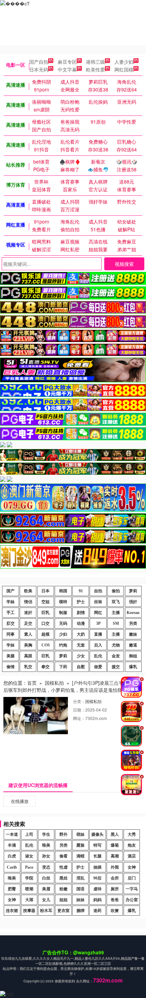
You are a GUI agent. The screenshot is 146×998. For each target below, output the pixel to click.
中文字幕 (67, 69)
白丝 (46, 878)
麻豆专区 (67, 61)
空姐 (45, 601)
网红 (98, 612)
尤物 (116, 645)
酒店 (132, 856)
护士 (81, 601)
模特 (63, 601)
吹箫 (115, 910)
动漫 (81, 623)
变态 (46, 867)
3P (98, 623)
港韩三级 (95, 61)
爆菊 (115, 845)
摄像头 (97, 834)
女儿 (46, 899)
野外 (63, 834)
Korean (133, 612)
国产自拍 (38, 61)
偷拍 (116, 591)
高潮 (115, 856)
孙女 (46, 856)
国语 (80, 889)
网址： (79, 718)
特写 (97, 845)
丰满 (12, 845)
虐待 (97, 889)
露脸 (80, 845)
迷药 (97, 910)
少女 (81, 656)
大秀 (132, 834)
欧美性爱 (95, 69)
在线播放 (20, 801)
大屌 (29, 899)
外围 (115, 867)
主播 (116, 612)
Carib (12, 867)
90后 (97, 878)
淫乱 (80, 878)
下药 (63, 666)
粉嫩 (63, 889)
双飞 (116, 601)
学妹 (10, 601)
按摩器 (29, 910)
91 (81, 591)
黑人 (115, 834)
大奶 (81, 634)
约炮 (63, 645)
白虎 (12, 856)
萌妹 (80, 834)
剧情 (81, 612)
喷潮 (29, 889)
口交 (45, 623)
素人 (28, 634)
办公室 (132, 899)
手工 (10, 612)
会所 (115, 878)
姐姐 (63, 899)
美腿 (10, 656)
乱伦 (98, 656)
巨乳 (45, 612)
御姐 (133, 656)
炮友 (132, 845)
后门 (132, 878)
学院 (29, 878)
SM (116, 623)
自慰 (81, 666)
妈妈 (97, 899)
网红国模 (123, 69)
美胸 (28, 645)
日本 (45, 591)
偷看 (63, 856)
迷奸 (28, 612)
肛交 (10, 623)
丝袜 (98, 601)
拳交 (45, 666)
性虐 (63, 867)
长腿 (97, 856)
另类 (133, 623)
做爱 (98, 666)
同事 (10, 634)
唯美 (46, 845)
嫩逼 (133, 645)
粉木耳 (46, 910)
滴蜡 (80, 856)
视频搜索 (124, 263)
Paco (29, 867)
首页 (32, 682)
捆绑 (80, 910)
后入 (98, 645)
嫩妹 (133, 634)
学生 (46, 834)
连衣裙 (12, 910)
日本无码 (38, 69)
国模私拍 (54, 682)
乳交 (28, 666)
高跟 (28, 656)
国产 (10, 591)
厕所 (115, 889)
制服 (63, 612)
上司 (29, 834)
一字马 (132, 889)
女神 (132, 867)
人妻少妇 (123, 61)
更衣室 (63, 910)
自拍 (98, 591)
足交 (28, 623)
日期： (79, 710)
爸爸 (115, 899)
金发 (116, 656)
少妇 (63, 634)
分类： (79, 701)
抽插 (97, 867)
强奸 (133, 601)
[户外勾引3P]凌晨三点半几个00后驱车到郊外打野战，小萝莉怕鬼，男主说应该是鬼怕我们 (70, 686)
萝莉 (133, 591)
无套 (81, 645)
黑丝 (63, 878)
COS (45, 645)
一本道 (12, 834)
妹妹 (80, 899)
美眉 (46, 889)
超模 (45, 634)
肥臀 (12, 889)
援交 (116, 666)
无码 (63, 623)
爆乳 (133, 666)
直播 (98, 634)
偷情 (10, 666)
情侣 (28, 601)
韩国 (63, 591)
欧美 (28, 591)
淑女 (29, 856)
